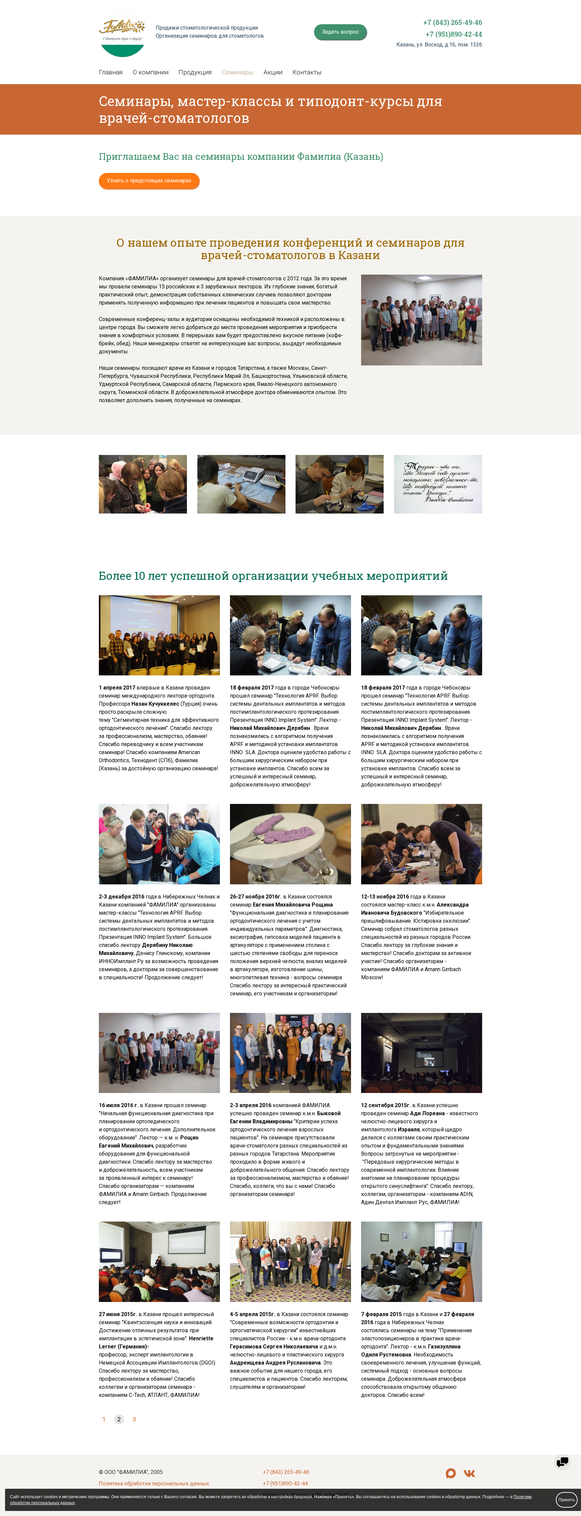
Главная (111, 72)
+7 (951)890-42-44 (454, 34)
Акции (273, 72)
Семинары (238, 72)
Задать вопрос (340, 32)
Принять (566, 1499)
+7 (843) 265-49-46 (452, 22)
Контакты (307, 72)
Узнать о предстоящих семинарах (149, 180)
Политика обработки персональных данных (154, 1483)
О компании (150, 72)
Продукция (195, 72)
